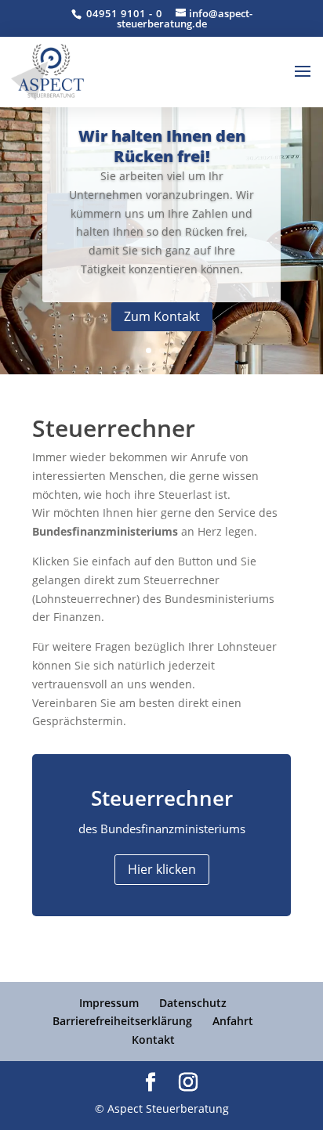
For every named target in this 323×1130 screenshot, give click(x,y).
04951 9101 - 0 (122, 13)
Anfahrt (232, 1020)
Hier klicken (162, 869)
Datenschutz (193, 1002)
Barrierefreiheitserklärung (122, 1020)
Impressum (109, 1002)
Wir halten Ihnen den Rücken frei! (161, 146)
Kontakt (153, 1039)
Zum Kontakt (162, 316)
